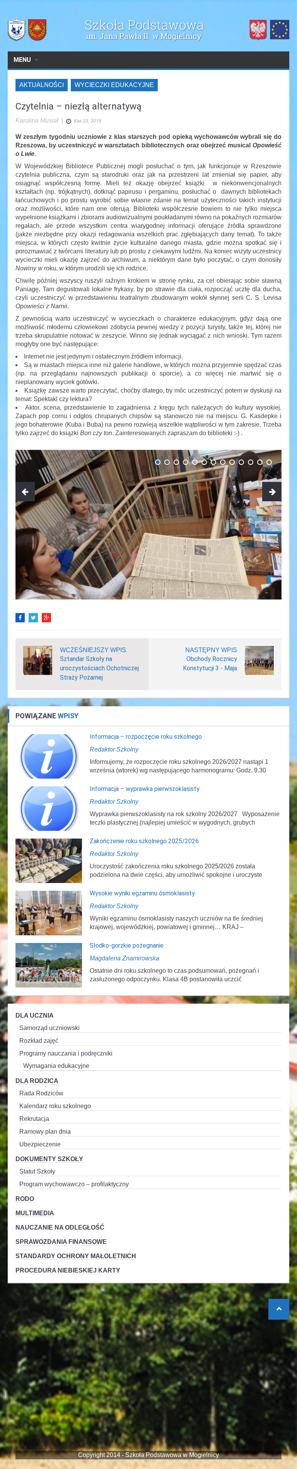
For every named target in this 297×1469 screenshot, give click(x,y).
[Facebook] (20, 617)
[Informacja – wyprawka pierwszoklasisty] (48, 808)
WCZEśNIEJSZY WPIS (93, 650)
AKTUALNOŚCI (41, 85)
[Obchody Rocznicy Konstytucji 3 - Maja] (259, 660)
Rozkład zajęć (38, 1040)
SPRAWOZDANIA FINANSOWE (61, 1241)
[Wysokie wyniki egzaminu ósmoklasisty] (48, 912)
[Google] (46, 617)
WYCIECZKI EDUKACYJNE (114, 85)
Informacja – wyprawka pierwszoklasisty (145, 789)
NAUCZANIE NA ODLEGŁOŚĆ (59, 1227)
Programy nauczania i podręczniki (66, 1053)
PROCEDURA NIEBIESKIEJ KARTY (67, 1270)
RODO (24, 1199)
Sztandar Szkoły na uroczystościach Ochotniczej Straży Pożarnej (99, 668)
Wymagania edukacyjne (56, 1065)
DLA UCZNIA (34, 1015)
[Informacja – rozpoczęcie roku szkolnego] (48, 756)
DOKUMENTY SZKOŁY (49, 1159)
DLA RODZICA (36, 1081)
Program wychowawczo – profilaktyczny (74, 1184)
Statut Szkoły (37, 1171)
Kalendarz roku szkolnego (55, 1106)
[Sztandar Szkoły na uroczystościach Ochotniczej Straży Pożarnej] (37, 660)
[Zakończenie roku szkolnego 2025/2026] (48, 860)
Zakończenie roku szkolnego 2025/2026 (144, 841)
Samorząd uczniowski (49, 1028)
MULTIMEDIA (34, 1213)
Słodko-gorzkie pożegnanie (127, 945)
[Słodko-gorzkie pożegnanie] (48, 965)
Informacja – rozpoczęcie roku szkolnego (146, 736)
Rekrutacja (34, 1118)
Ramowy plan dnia (45, 1131)
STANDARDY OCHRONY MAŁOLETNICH (75, 1256)
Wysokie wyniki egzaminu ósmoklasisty (142, 893)
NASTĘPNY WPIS (211, 650)
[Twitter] (33, 617)
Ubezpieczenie (40, 1144)
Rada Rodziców (41, 1093)
